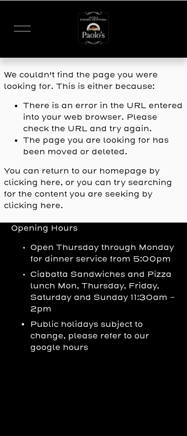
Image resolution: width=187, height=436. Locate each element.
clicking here (32, 182)
